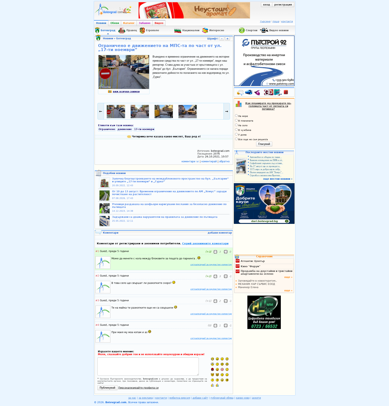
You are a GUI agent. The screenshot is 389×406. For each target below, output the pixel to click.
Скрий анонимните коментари (205, 243)
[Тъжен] (222, 358)
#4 (97, 325)
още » (288, 277)
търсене (265, 21)
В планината (245, 121)
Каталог (129, 23)
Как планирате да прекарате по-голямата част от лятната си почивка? (268, 106)
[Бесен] (212, 369)
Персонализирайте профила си (138, 387)
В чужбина (244, 130)
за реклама (146, 397)
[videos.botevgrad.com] (217, 385)
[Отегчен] (222, 369)
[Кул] (222, 364)
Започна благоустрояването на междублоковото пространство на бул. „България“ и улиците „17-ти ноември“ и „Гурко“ (170, 180)
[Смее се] (227, 364)
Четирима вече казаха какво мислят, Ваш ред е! (166, 136)
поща (276, 21)
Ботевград (123, 38)
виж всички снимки (126, 91)
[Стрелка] (227, 379)
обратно (224, 161)
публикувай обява (222, 397)
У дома (242, 135)
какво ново (243, 397)
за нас (132, 397)
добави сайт (200, 397)
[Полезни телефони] (288, 93)
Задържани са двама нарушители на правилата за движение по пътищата (164, 217)
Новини (101, 23)
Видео (159, 23)
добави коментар (220, 232)
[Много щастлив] (212, 358)
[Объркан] (217, 364)
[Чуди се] (222, 374)
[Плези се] (217, 369)
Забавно (144, 23)
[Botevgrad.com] (212, 385)
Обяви (114, 23)
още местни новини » (278, 178)
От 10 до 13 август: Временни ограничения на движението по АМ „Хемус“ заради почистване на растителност (169, 193)
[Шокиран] (212, 364)
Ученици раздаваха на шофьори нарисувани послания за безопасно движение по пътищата (169, 205)
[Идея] (222, 379)
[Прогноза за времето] (240, 93)
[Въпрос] (217, 379)
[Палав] (217, 374)
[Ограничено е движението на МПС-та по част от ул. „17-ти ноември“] (123, 88)
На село (243, 125)
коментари (190, 161)
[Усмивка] (217, 358)
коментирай (209, 161)
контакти (287, 21)
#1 (97, 251)
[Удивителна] (212, 379)
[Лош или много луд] (212, 374)
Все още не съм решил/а (253, 139)
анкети (256, 397)
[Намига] (227, 374)
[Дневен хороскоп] (258, 93)
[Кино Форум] (273, 92)
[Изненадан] (227, 358)
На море (243, 116)
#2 (97, 275)
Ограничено (107, 129)
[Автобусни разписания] (249, 93)
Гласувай (264, 143)
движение (125, 129)
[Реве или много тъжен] (227, 369)
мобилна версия (179, 397)
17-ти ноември (144, 129)
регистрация (283, 4)
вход (266, 4)
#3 (97, 300)
